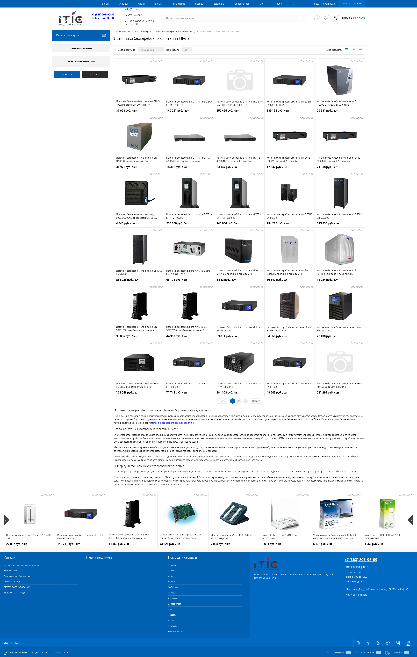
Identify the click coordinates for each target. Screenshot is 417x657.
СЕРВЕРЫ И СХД (12, 581)
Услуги (158, 3)
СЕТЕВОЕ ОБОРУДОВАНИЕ (16, 587)
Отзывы (123, 3)
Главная (104, 3)
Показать (67, 74)
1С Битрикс (179, 3)
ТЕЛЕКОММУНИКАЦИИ (15, 592)
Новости (279, 3)
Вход (316, 3)
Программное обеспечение (17, 576)
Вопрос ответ (242, 3)
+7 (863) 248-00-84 (103, 18)
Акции (141, 3)
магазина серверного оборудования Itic (172, 423)
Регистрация (328, 3)
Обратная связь (18, 652)
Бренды (199, 3)
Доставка (219, 3)
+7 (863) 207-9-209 (41, 652)
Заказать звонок (352, 3)
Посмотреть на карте (356, 594)
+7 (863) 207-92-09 (103, 14)
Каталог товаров (67, 35)
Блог (262, 3)
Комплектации (11, 570)
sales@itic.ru (131, 9)
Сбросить (95, 74)
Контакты (173, 626)
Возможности (175, 631)
